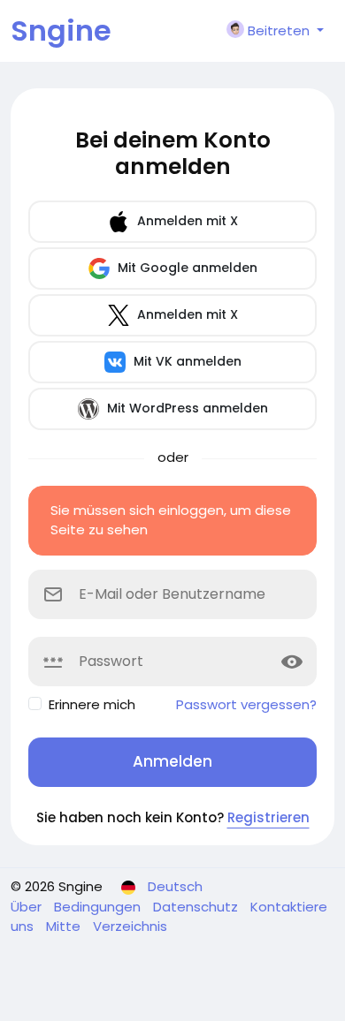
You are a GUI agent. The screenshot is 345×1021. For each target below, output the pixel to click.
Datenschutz (197, 906)
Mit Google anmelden (185, 267)
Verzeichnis (130, 926)
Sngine (61, 30)
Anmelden (172, 761)
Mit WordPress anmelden (186, 408)
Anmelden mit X (186, 221)
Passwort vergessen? (246, 704)
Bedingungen (99, 906)
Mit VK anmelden (186, 361)
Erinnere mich (92, 704)
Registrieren (268, 817)
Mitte (65, 926)
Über (28, 906)
